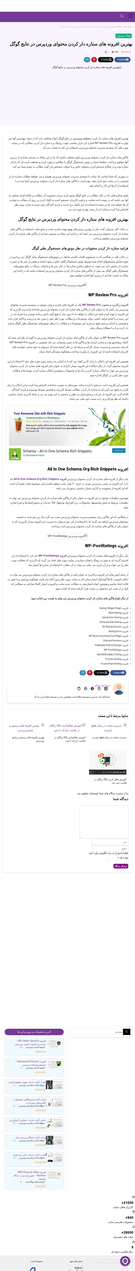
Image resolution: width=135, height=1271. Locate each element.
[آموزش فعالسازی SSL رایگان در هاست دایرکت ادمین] (66, 725)
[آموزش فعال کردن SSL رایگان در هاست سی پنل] (107, 752)
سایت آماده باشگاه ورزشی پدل (31, 1137)
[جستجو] (126, 1032)
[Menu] (131, 16)
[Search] (122, 16)
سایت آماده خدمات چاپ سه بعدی (29, 1155)
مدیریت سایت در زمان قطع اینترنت (109, 737)
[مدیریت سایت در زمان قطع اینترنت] (107, 725)
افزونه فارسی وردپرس (35, 1047)
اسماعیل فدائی (102, 685)
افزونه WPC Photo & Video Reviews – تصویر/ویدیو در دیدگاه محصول (30, 1175)
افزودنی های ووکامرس (35, 1182)
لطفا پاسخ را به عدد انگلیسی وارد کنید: (108, 853)
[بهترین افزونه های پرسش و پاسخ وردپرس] (25, 725)
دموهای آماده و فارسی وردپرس (32, 1085)
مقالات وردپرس (116, 26)
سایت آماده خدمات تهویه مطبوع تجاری (27, 1082)
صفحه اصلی (128, 26)
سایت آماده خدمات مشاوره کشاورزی (28, 1120)
